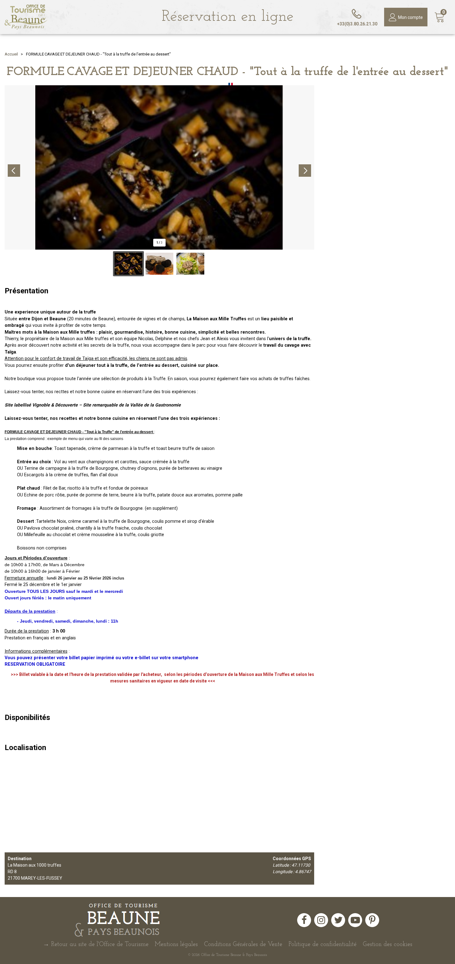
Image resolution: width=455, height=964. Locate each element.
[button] (439, 17)
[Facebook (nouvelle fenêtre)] (304, 920)
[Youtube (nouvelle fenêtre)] (355, 920)
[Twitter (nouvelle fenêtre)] (338, 920)
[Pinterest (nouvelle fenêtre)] (372, 920)
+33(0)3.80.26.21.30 (357, 23)
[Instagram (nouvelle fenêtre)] (321, 920)
